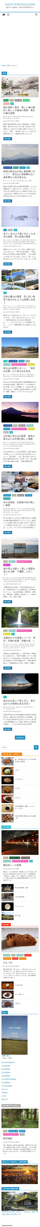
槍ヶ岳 (28, 307)
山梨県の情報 (30, 425)
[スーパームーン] (7, 906)
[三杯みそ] (7, 1004)
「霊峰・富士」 (6, 1056)
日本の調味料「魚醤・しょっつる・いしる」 (25, 807)
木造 (4, 579)
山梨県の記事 (31, 428)
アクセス (7, 644)
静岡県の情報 (7, 364)
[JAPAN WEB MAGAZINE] (3, 14)
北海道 (31, 240)
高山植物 (18, 309)
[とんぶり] (7, 799)
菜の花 (17, 118)
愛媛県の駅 (24, 578)
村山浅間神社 (5, 1069)
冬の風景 (25, 508)
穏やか (5, 118)
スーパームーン (19, 906)
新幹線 (5, 376)
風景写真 (32, 243)
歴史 (7, 579)
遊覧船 (20, 446)
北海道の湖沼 (28, 495)
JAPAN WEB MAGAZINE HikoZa (13, 650)
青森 (28, 243)
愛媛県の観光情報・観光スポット (24, 561)
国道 (12, 510)
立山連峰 (32, 241)
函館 (28, 240)
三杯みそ (17, 1003)
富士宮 (9, 707)
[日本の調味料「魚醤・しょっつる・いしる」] (7, 808)
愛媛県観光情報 (32, 578)
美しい (11, 118)
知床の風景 (32, 510)
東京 (27, 116)
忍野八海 (4, 1099)
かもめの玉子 (19, 985)
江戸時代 (32, 646)
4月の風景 (13, 116)
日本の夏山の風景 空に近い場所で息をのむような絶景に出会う (19, 299)
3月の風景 (7, 116)
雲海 (13, 709)
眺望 (14, 376)
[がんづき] (20, 940)
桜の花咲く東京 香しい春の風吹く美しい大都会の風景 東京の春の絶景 (19, 110)
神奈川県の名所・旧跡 (14, 857)
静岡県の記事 (31, 364)
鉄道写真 (14, 581)
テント (12, 306)
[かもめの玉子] (7, 985)
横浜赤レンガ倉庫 (12, 865)
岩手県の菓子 (28, 955)
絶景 (8, 118)
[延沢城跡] (20, 1118)
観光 (17, 446)
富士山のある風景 (8, 167)
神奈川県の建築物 (25, 857)
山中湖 (3, 1096)
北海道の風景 (6, 510)
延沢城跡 (7, 1138)
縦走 (23, 180)
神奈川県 (6, 857)
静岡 (20, 376)
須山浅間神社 (5, 1076)
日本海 (13, 241)
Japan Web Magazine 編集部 (12, 121)
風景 (12, 103)
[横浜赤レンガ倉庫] (20, 842)
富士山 (14, 180)
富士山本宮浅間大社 (8, 1062)
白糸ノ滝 (4, 1089)
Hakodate (7, 508)
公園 (17, 116)
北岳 (29, 306)
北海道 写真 (20, 495)
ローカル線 (7, 240)
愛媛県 (5, 561)
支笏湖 (23, 510)
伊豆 (23, 644)
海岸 (17, 579)
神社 (32, 116)
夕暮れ (23, 442)
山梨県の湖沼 (7, 428)
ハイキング (7, 180)
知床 (28, 510)
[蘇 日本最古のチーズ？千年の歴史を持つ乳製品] (7, 761)
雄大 (14, 309)
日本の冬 (10, 229)
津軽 (16, 241)
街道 (24, 647)
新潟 (8, 241)
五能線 (16, 240)
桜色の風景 (6, 103)
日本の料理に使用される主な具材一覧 (25, 817)
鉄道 (17, 243)
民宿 (22, 444)
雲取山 (30, 180)
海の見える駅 (12, 579)
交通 (16, 578)
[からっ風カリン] (7, 995)
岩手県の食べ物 (7, 958)
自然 (11, 309)
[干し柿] (7, 789)
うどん (17, 770)
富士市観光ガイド (22, 374)
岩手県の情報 (20, 955)
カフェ (6, 442)
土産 (19, 442)
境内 (20, 116)
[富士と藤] (7, 916)
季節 (23, 116)
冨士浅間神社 (5, 1072)
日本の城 (22, 1134)
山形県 (5, 1131)
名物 (4, 646)
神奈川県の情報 (7, 861)
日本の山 (16, 167)
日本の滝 (14, 646)
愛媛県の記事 (7, 564)
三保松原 (4, 1093)
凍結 (13, 442)
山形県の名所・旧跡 (13, 1131)
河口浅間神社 (5, 1082)
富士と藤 (17, 915)
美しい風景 (13, 243)
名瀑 (33, 644)
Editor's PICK (7, 495)
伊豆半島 (26, 644)
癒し (13, 647)
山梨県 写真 (22, 425)
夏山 (6, 307)
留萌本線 (24, 241)
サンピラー (18, 508)
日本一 (21, 707)
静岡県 (27, 361)
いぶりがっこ (19, 779)
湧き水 (5, 647)
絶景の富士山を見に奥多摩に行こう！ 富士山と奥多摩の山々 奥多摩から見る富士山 (20, 174)
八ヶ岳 (16, 306)
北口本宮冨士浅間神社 (8, 1079)
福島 (28, 241)
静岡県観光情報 (29, 376)
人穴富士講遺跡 (6, 1086)
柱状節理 (27, 646)
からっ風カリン (19, 994)
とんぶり (18, 798)
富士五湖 (31, 442)
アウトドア (7, 306)
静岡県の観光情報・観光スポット (19, 364)
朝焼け (24, 307)
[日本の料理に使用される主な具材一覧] (7, 818)
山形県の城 (22, 1131)
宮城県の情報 (6, 955)
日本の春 (6, 100)
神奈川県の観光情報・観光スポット (20, 861)
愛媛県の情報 (12, 561)
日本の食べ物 (22, 958)
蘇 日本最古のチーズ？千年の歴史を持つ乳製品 (25, 760)
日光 (17, 444)
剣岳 (20, 306)
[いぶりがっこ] (7, 780)
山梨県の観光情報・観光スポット (19, 428)
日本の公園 (21, 361)
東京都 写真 (18, 100)
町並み (19, 241)
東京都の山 (22, 167)
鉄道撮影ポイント (21, 581)
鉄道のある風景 (8, 581)
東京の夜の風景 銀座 (21, 887)
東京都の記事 (26, 100)
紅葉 (26, 707)
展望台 (31, 374)
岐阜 (5, 241)
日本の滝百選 (20, 646)
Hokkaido (12, 508)
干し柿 (17, 788)
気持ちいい (10, 376)
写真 (5, 229)
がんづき (7, 962)
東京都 (11, 100)
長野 (20, 243)
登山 (31, 307)
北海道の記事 (7, 498)
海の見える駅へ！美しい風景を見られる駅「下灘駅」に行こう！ (19, 571)
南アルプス (33, 306)
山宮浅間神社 (5, 1066)
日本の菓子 (15, 958)
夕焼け (9, 307)
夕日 (6, 707)
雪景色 (25, 243)
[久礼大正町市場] (7, 897)
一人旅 (12, 240)
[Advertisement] (20, 38)
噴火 (16, 442)
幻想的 (12, 444)
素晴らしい (22, 579)
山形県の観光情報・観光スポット (11, 1134)
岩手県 (13, 955)
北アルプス (24, 306)
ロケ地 (6, 578)
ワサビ (15, 644)
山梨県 (15, 425)
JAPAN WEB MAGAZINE (7, 1225)
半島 (30, 644)
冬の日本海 (23, 240)
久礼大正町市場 (19, 897)
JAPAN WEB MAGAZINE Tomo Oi (13, 246)
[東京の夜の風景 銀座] (7, 888)
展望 (28, 374)
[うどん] (7, 771)
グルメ (11, 644)
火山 (10, 647)
